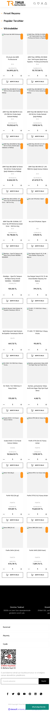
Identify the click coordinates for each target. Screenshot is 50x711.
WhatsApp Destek (38, 707)
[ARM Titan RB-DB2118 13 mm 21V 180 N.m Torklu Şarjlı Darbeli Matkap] (12, 98)
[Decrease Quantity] (4, 76)
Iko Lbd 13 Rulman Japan (37, 221)
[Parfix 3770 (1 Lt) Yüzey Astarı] (37, 482)
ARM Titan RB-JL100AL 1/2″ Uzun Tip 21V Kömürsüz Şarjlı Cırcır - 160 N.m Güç (12, 224)
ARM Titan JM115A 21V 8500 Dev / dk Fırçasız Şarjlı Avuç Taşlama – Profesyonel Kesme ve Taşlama (37, 59)
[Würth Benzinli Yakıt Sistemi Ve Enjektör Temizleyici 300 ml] (12, 318)
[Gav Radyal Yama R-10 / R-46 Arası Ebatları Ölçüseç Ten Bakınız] (37, 263)
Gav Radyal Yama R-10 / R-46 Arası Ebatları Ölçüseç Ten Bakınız (37, 278)
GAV (37, 283)
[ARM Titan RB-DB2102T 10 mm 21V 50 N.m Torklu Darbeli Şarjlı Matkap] (37, 98)
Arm (12, 64)
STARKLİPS (12, 283)
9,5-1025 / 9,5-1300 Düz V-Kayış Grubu (12, 387)
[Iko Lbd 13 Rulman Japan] (37, 208)
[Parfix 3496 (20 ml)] (12, 537)
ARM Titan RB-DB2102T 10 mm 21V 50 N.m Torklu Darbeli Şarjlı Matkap (37, 114)
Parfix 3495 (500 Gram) (37, 550)
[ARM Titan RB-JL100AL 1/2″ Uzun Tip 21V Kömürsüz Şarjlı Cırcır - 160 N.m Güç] (12, 208)
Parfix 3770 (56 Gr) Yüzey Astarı (37, 442)
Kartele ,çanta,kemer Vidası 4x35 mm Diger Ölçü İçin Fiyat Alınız (37, 388)
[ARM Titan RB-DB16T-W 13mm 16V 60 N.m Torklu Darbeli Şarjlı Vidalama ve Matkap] (12, 153)
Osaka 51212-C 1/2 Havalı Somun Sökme (12, 442)
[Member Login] (42, 3)
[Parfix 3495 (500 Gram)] (37, 537)
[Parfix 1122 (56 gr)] (12, 482)
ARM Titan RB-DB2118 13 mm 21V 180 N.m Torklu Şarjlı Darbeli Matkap (12, 114)
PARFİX (37, 448)
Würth (12, 338)
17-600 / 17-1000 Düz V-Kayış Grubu (37, 332)
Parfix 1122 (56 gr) (12, 495)
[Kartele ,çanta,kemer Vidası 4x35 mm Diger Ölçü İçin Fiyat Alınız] (37, 372)
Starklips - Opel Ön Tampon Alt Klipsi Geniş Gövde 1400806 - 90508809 (12, 278)
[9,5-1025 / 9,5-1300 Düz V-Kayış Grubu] (12, 372)
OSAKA (12, 448)
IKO (37, 228)
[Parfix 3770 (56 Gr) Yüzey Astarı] (37, 427)
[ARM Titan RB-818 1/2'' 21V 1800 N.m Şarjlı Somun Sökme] (37, 153)
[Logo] (16, 3)
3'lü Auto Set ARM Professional (12, 58)
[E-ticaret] (25, 709)
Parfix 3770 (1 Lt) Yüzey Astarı (37, 495)
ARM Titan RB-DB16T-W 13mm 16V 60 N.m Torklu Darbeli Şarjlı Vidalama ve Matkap (12, 169)
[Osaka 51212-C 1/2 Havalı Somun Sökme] (12, 427)
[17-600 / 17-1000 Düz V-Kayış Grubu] (37, 318)
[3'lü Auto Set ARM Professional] (12, 44)
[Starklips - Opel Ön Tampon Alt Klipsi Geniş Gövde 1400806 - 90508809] (12, 263)
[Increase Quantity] (21, 76)
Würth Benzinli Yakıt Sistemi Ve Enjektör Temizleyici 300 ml (12, 332)
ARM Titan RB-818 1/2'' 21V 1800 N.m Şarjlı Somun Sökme (37, 168)
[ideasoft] (12, 709)
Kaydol (44, 681)
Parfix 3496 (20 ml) (12, 550)
